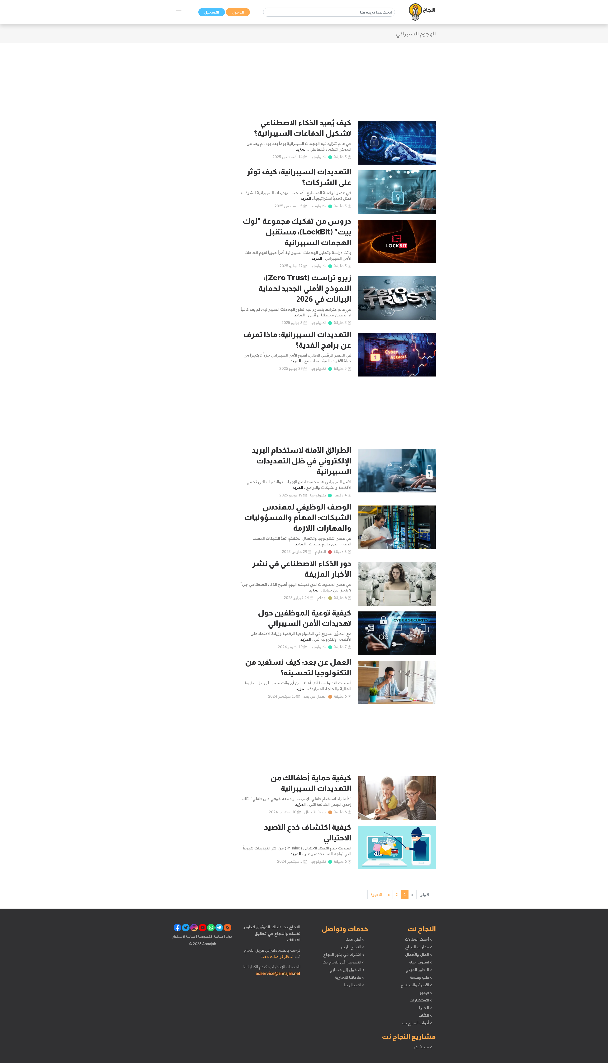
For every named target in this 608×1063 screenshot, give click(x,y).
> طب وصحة (421, 977)
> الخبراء (425, 1007)
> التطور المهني (418, 969)
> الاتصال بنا (354, 984)
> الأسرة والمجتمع (416, 984)
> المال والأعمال (418, 954)
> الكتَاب (425, 1015)
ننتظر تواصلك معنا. (277, 956)
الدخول (238, 12)
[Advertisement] (304, 76)
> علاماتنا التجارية (349, 977)
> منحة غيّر (422, 1046)
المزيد (301, 149)
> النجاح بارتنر (352, 946)
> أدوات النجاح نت (417, 1022)
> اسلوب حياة (420, 962)
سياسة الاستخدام (183, 936)
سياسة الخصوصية (210, 936)
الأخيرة (376, 894)
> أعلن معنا (355, 939)
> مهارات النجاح (418, 946)
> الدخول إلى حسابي (346, 969)
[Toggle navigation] (178, 12)
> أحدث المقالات (418, 939)
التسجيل (211, 12)
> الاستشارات (421, 1000)
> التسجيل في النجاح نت (343, 962)
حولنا (229, 936)
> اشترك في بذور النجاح (343, 954)
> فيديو (426, 992)
